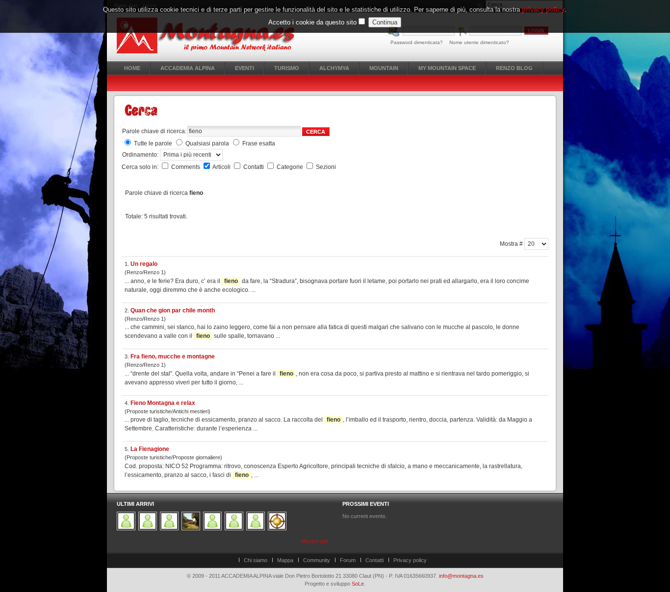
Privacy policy (410, 560)
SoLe (358, 584)
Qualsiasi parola (207, 143)
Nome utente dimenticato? (479, 42)
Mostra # (512, 243)
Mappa (285, 560)
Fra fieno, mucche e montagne (172, 356)
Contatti (254, 167)
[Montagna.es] (211, 35)
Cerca (315, 132)
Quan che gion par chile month (172, 310)
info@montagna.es (461, 576)
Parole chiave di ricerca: (154, 131)
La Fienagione (149, 449)
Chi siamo (255, 560)
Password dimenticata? (416, 42)
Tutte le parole (153, 143)
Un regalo (143, 263)
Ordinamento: (141, 154)
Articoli (222, 167)
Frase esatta (258, 143)
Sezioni (326, 167)
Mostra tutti (314, 541)
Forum (348, 560)
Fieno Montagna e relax (162, 403)
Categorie (291, 167)
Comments (186, 167)
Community (316, 560)
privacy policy (543, 9)
